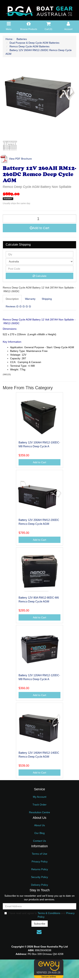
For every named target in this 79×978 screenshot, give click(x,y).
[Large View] (10, 145)
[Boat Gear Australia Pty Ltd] (39, 10)
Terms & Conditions (49, 913)
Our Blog (39, 833)
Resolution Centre (39, 812)
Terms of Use (39, 853)
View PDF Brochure (20, 158)
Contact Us (39, 840)
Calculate (40, 275)
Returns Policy (39, 869)
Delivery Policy (39, 884)
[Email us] (39, 932)
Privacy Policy (40, 861)
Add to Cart (41, 228)
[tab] (12, 299)
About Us (39, 825)
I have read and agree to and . (41, 915)
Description (12, 298)
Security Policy (39, 877)
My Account (39, 796)
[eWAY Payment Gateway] (48, 968)
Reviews (11, 306)
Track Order (39, 804)
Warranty (30, 298)
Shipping (47, 298)
